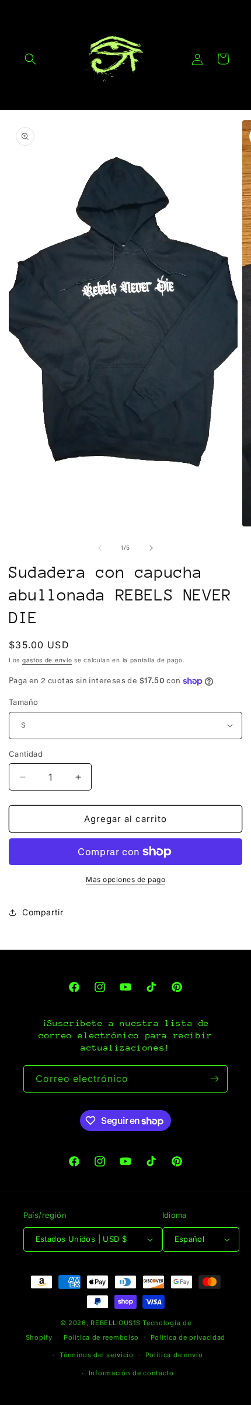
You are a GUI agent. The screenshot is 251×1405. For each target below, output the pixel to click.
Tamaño (23, 702)
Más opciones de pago (125, 879)
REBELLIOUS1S (115, 1323)
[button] (30, 59)
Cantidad (26, 753)
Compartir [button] (42, 912)
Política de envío (174, 1355)
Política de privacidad (188, 1337)
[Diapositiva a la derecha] (151, 548)
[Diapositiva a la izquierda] (100, 548)
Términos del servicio (97, 1355)
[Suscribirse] (214, 1079)
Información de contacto (131, 1373)
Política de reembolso (101, 1337)
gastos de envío (47, 659)
